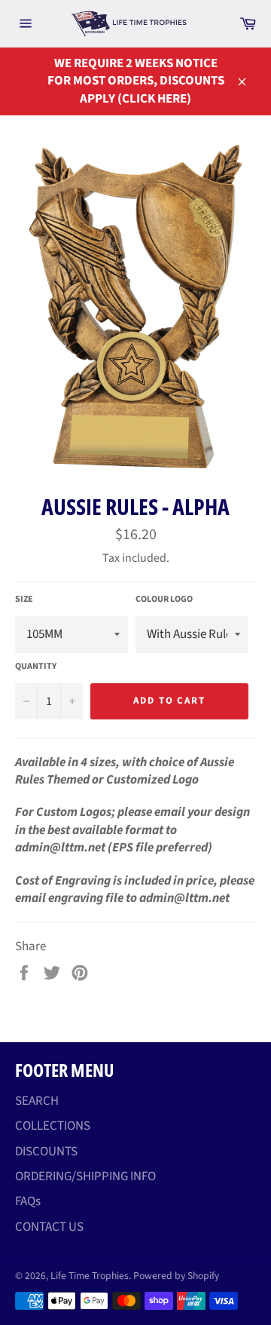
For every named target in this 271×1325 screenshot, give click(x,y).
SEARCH (37, 1101)
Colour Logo (164, 599)
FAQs (28, 1201)
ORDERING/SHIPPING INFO (85, 1176)
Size (24, 599)
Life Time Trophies (89, 1275)
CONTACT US (49, 1227)
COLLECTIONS (52, 1126)
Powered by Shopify (176, 1275)
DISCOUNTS (46, 1152)
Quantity (35, 667)
